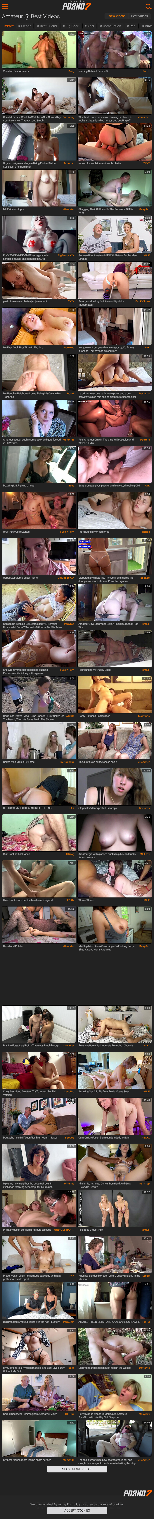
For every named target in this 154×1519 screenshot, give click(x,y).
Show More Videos (77, 1469)
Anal (90, 26)
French (25, 26)
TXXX (146, 163)
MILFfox (145, 854)
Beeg (71, 71)
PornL (146, 71)
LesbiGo (69, 1091)
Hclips (146, 531)
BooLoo (145, 577)
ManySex (144, 209)
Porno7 (77, 6)
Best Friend (48, 26)
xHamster (144, 117)
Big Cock (72, 26)
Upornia (145, 439)
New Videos (117, 16)
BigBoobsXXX (66, 255)
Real (133, 26)
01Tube (69, 1414)
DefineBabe (67, 762)
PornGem (68, 1322)
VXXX (146, 1045)
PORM (70, 900)
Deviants (144, 393)
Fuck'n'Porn (142, 301)
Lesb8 (146, 1275)
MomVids (68, 439)
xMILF (146, 255)
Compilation (111, 26)
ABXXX (70, 716)
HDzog (70, 854)
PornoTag (68, 117)
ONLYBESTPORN (64, 1229)
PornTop (69, 347)
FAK (147, 347)
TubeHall (69, 163)
